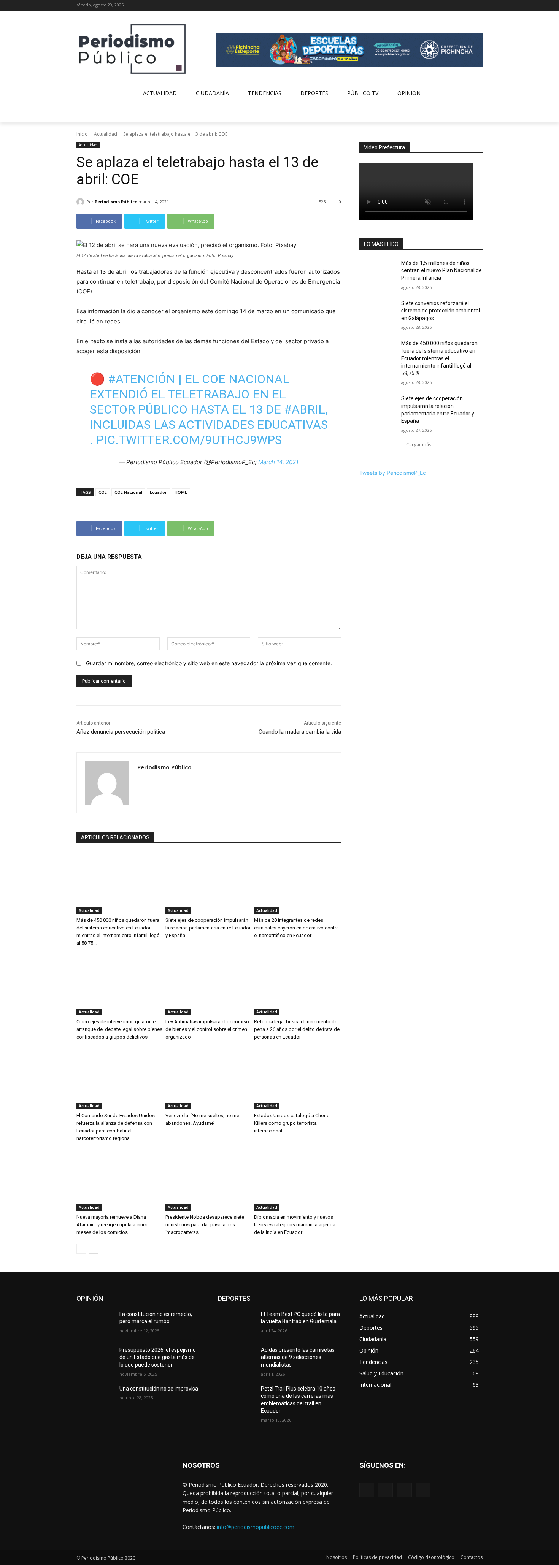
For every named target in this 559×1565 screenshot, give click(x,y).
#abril (304, 409)
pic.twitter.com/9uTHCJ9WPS (189, 440)
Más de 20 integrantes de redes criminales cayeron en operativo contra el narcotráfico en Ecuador (296, 927)
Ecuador (158, 492)
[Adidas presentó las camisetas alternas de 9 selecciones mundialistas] (236, 1359)
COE (102, 492)
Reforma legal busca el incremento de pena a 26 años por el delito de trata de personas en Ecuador (297, 1029)
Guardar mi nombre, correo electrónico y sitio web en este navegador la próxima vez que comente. (209, 663)
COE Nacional (128, 492)
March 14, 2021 (278, 462)
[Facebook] (446, 5)
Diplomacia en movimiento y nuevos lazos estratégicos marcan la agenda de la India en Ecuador (294, 1224)
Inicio (82, 134)
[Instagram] (457, 5)
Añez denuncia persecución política (120, 731)
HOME (181, 492)
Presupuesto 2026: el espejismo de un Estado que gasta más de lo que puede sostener (157, 1357)
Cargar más (418, 444)
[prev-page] (81, 1249)
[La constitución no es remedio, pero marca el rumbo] (94, 1324)
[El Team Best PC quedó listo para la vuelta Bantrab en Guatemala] (236, 1324)
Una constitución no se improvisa (158, 1389)
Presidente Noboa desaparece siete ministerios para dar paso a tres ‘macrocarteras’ (204, 1224)
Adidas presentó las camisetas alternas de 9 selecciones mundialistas (298, 1357)
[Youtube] (478, 5)
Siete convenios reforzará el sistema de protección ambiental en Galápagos (440, 310)
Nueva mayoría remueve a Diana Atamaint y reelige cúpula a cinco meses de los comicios (112, 1224)
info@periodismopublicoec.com (255, 1526)
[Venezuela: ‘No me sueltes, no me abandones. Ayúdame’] (209, 1078)
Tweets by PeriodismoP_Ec (392, 472)
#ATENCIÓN (141, 379)
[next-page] (93, 1249)
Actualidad (105, 134)
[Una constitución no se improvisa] (94, 1398)
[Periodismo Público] (81, 202)
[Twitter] (467, 5)
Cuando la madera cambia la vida (300, 731)
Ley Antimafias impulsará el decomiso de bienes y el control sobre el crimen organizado (207, 1029)
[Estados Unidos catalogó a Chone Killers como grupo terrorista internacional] (297, 1078)
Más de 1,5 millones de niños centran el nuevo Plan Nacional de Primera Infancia (441, 270)
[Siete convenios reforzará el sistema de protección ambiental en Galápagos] (377, 313)
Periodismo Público (116, 202)
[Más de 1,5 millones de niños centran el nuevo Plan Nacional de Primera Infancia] (377, 272)
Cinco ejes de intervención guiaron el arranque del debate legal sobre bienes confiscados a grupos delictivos (119, 1029)
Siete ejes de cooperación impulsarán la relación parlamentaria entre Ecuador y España (208, 927)
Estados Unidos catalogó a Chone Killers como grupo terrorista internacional (291, 1123)
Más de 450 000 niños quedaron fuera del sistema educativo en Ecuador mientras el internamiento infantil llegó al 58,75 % (439, 358)
